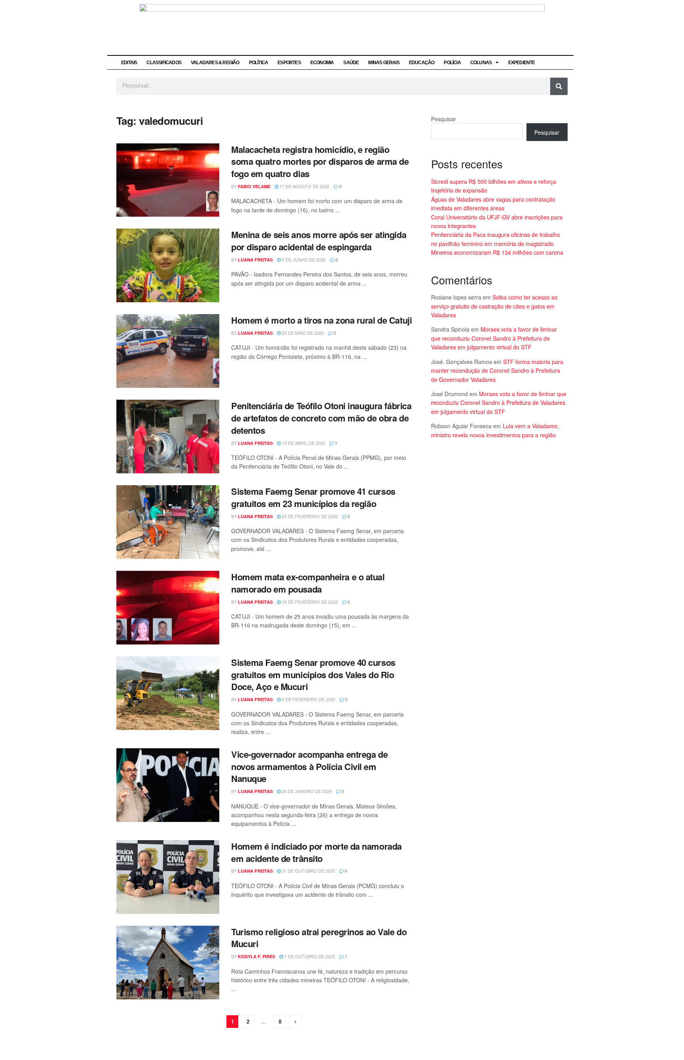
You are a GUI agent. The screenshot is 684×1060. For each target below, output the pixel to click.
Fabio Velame (254, 186)
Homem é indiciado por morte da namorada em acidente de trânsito (316, 852)
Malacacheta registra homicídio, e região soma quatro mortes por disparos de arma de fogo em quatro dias (320, 161)
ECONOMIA (322, 62)
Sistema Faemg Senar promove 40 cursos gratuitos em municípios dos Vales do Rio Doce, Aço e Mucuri (313, 674)
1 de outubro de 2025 (309, 956)
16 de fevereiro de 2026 (309, 602)
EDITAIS (129, 62)
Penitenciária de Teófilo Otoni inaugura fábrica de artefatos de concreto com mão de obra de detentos (321, 418)
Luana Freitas (255, 260)
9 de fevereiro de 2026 (308, 699)
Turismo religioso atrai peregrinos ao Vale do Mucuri (319, 937)
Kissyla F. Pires (256, 956)
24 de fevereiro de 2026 (309, 516)
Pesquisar (443, 119)
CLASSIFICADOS (163, 62)
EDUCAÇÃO (422, 62)
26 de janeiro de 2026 (306, 791)
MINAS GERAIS (383, 62)
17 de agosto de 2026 (303, 186)
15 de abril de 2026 (303, 443)
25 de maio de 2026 (302, 333)
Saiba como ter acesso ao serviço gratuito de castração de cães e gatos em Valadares (494, 306)
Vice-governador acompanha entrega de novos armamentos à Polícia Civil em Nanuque (309, 766)
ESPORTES (289, 62)
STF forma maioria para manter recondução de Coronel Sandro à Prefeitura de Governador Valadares (497, 370)
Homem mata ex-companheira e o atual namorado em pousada (308, 582)
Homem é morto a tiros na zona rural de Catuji (321, 320)
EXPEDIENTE (521, 62)
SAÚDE (351, 62)
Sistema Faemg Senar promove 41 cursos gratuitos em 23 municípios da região (313, 497)
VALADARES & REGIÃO (215, 62)
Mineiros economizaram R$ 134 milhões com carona (497, 252)
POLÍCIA (452, 62)
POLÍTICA (258, 62)
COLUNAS (481, 62)
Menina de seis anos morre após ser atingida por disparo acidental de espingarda (318, 240)
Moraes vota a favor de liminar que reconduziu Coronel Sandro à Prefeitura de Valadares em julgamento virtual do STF (494, 338)
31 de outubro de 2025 (308, 870)
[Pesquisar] (559, 86)
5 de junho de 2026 (303, 259)
